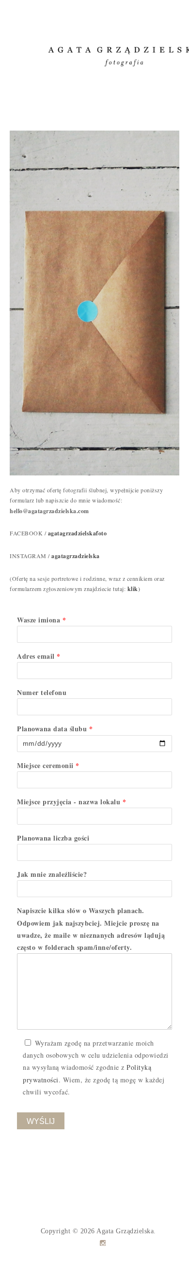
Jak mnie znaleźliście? (52, 874)
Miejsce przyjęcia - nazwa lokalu (71, 802)
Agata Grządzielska (125, 1231)
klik (132, 589)
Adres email (39, 656)
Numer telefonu (41, 692)
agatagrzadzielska (75, 556)
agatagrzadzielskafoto (77, 533)
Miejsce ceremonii (48, 765)
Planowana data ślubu (55, 729)
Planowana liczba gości (53, 838)
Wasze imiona (41, 620)
